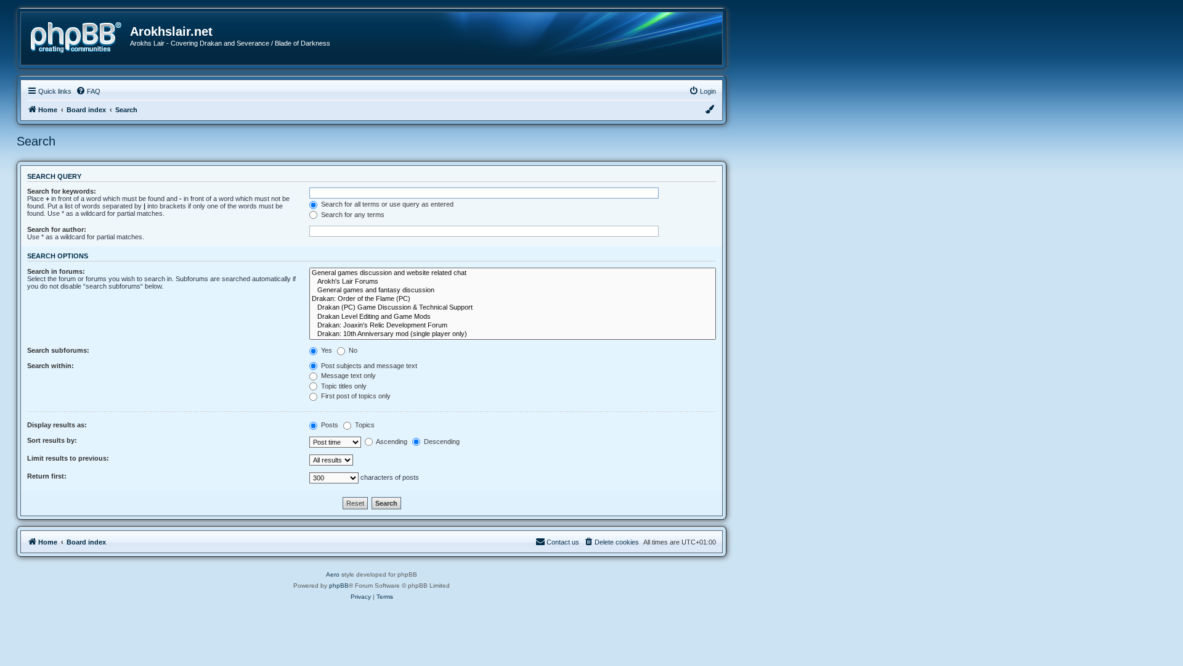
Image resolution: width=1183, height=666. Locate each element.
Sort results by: (52, 440)
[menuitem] (88, 91)
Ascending (391, 441)
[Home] (80, 36)
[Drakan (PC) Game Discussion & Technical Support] (513, 307)
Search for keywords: (61, 191)
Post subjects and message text (368, 365)
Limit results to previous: (68, 458)
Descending (441, 441)
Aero (332, 574)
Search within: (50, 365)
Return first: (47, 476)
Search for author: (56, 229)
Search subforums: (58, 350)
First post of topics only (355, 396)
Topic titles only (343, 386)
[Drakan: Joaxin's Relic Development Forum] (513, 325)
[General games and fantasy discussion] (513, 290)
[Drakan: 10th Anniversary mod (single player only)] (513, 334)
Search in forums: (56, 271)
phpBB (339, 585)
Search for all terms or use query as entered (386, 204)
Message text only (347, 375)
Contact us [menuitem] (563, 542)
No (352, 350)
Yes (325, 350)
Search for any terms (351, 214)
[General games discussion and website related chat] (513, 273)
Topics (364, 425)
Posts (328, 425)
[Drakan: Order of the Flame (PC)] (513, 299)
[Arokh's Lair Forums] (513, 282)
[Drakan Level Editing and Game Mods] (513, 317)
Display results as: (57, 425)
